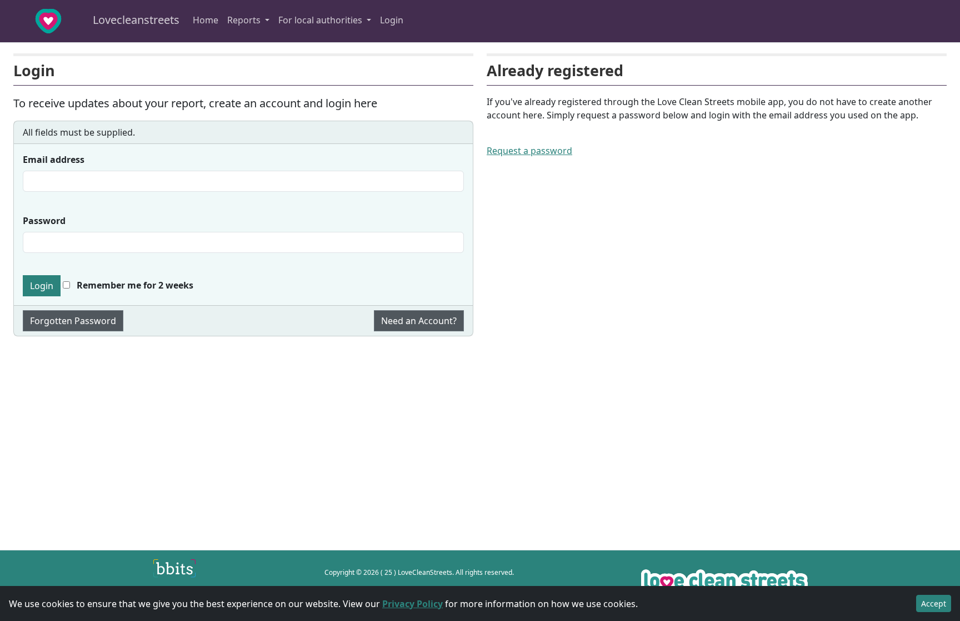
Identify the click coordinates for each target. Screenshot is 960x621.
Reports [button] (245, 20)
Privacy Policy (412, 604)
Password (44, 221)
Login (391, 20)
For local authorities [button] (321, 20)
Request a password (529, 151)
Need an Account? (419, 321)
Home (205, 20)
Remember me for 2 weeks (133, 285)
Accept (933, 603)
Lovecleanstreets (134, 19)
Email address (53, 159)
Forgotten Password (73, 321)
